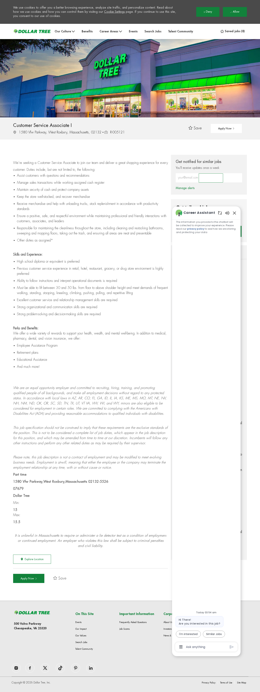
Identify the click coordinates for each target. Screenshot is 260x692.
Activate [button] (211, 178)
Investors (167, 629)
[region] (206, 430)
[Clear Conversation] (220, 212)
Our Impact (81, 629)
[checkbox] (195, 128)
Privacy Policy (208, 683)
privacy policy (195, 228)
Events (133, 31)
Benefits (87, 31)
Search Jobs (152, 31)
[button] (226, 128)
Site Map (241, 683)
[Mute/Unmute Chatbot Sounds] (227, 213)
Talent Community (180, 31)
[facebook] (16, 668)
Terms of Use (226, 683)
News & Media (171, 635)
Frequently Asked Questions (133, 622)
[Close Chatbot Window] (234, 213)
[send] (231, 647)
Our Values (80, 635)
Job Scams (124, 629)
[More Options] (181, 647)
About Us (167, 622)
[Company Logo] (32, 31)
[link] (185, 188)
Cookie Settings (114, 11)
